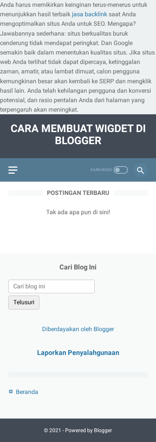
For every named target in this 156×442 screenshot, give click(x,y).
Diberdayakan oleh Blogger (78, 329)
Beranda (27, 391)
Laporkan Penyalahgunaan (78, 352)
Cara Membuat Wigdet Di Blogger (78, 134)
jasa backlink (89, 14)
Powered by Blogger (88, 430)
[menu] (12, 170)
